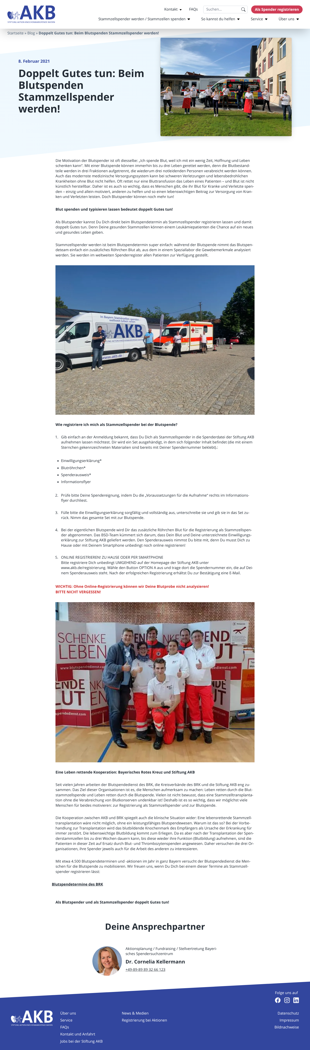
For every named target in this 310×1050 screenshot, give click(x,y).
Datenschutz (288, 1013)
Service (257, 19)
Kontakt (171, 9)
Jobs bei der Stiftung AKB (81, 1041)
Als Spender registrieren (277, 9)
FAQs (193, 9)
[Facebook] (277, 1000)
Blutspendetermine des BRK (77, 884)
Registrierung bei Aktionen (144, 1020)
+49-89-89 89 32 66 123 (145, 969)
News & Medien (135, 1013)
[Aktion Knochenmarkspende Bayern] (31, 14)
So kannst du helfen (218, 19)
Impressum (289, 1020)
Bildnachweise (287, 1027)
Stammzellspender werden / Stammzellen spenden (141, 19)
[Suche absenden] (243, 9)
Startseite (15, 33)
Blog (31, 33)
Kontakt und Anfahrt (77, 1034)
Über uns (286, 19)
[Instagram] (287, 1000)
